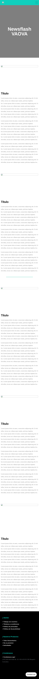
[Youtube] (20, 667)
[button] (36, 2)
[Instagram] (4, 667)
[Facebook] (15, 667)
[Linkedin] (9, 667)
